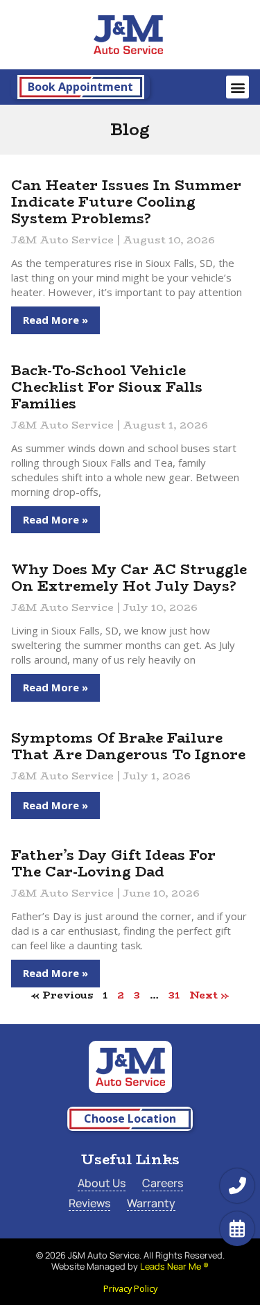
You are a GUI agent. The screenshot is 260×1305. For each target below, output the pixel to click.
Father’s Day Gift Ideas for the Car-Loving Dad (113, 863)
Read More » (55, 320)
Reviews (89, 1203)
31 (174, 995)
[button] (237, 87)
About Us (101, 1183)
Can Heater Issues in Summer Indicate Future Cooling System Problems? (126, 201)
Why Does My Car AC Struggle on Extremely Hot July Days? (129, 577)
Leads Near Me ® (174, 1266)
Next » (209, 995)
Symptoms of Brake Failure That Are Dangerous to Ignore (128, 746)
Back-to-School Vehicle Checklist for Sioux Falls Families (106, 386)
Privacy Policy (130, 1288)
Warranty (151, 1203)
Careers (162, 1183)
